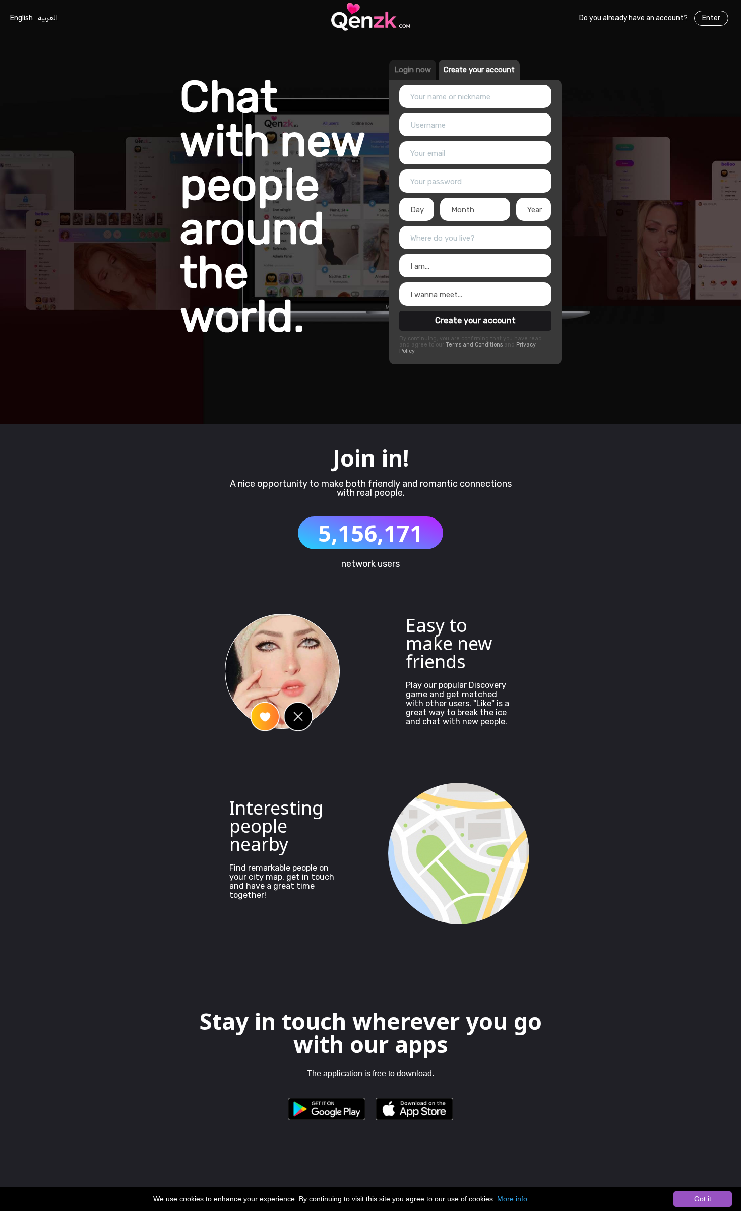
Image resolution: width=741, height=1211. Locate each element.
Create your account (475, 320)
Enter (711, 18)
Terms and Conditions (475, 344)
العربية (48, 18)
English (21, 18)
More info (512, 1199)
